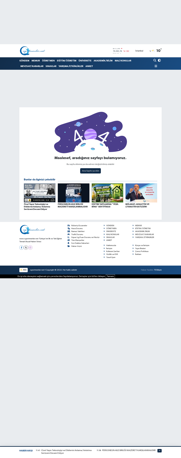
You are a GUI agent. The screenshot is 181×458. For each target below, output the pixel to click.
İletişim (109, 248)
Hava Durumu (77, 228)
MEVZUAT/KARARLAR (31, 66)
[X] (26, 247)
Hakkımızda (111, 245)
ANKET (89, 66)
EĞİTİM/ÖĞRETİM (66, 61)
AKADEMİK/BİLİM (103, 61)
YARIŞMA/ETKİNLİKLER (71, 66)
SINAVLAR (51, 66)
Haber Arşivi (76, 246)
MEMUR (36, 61)
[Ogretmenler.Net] (32, 51)
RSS (25, 270)
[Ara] (155, 61)
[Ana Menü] (155, 66)
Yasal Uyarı (110, 257)
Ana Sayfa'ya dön (90, 171)
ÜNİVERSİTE (85, 61)
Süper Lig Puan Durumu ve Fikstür (85, 237)
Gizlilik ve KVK (112, 254)
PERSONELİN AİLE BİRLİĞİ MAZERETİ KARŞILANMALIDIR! (129, 450)
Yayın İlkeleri (140, 248)
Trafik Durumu (77, 234)
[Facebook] (21, 247)
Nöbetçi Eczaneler (79, 226)
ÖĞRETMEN (48, 61)
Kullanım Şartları (113, 251)
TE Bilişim (158, 270)
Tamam (110, 276)
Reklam (138, 254)
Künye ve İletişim (142, 245)
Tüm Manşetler (77, 240)
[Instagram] (30, 247)
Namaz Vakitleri (78, 231)
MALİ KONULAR (123, 61)
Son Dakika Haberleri (80, 243)
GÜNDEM (24, 61)
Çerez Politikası (142, 251)
